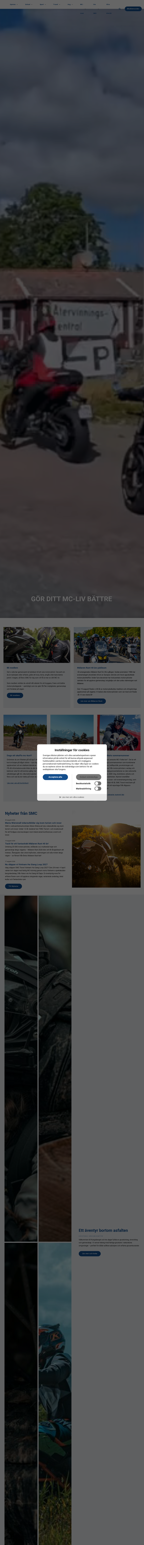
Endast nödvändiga (89, 777)
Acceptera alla (55, 777)
